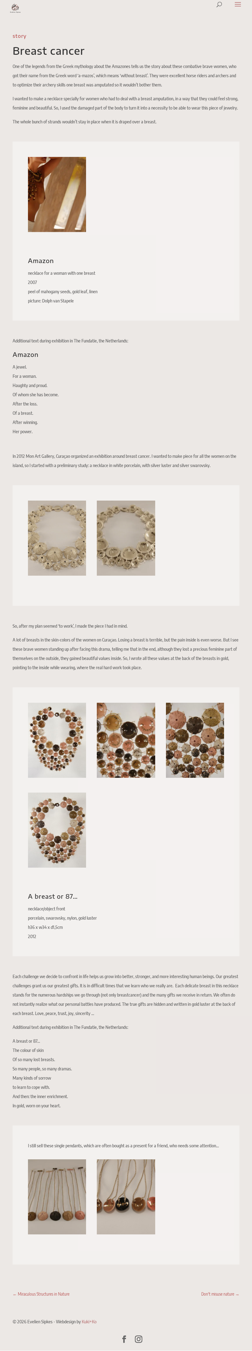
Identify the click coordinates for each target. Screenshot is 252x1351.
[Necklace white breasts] (57, 574)
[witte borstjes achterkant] (126, 574)
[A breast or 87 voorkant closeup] (195, 776)
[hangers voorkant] (57, 1232)
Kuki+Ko (89, 1321)
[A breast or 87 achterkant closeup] (126, 776)
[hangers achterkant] (126, 1232)
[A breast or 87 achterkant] (57, 776)
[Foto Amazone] (57, 230)
